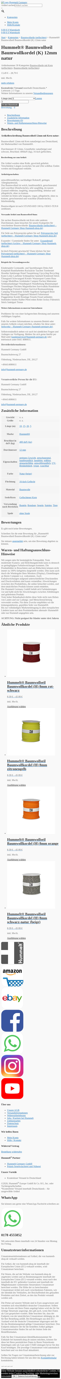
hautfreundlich (26, 460)
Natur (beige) (25, 473)
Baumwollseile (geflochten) (34, 37)
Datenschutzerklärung (27, 1376)
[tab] (33, 115)
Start (3, 37)
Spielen (48, 505)
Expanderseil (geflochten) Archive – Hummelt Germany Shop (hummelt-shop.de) (29, 243)
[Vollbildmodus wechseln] (8, 1366)
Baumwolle (24, 489)
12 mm (22, 450)
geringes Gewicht (27, 458)
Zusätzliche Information (18, 118)
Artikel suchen (8, 5)
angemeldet (17, 541)
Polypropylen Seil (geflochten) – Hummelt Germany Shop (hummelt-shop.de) (29, 234)
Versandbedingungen (43, 93)
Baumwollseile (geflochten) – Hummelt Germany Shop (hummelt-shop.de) (29, 226)
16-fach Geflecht (27, 481)
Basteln (22, 505)
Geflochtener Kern (28, 497)
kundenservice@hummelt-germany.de (29, 337)
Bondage (32, 505)
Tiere (55, 505)
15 (24, 426)
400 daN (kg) (25, 442)
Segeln (40, 505)
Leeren (38, 98)
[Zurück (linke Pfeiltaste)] (2, 1368)
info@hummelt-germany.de (14, 369)
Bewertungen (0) (15, 120)
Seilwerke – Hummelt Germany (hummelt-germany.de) (27, 326)
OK (14, 1376)
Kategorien (13, 37)
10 (20, 426)
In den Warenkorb (9, 105)
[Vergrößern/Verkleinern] (11, 1366)
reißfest (47, 460)
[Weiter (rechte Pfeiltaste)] (5, 1368)
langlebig (38, 460)
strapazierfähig (26, 463)
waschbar (44, 466)
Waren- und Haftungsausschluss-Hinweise (27, 123)
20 (28, 426)
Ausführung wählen (16, 706)
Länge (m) (6, 98)
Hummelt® (24, 434)
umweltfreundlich (42, 463)
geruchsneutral (44, 458)
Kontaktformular (49, 1358)
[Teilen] (5, 1366)
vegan (36, 466)
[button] (7, 83)
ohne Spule (24, 513)
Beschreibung (13, 115)
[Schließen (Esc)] (2, 1366)
